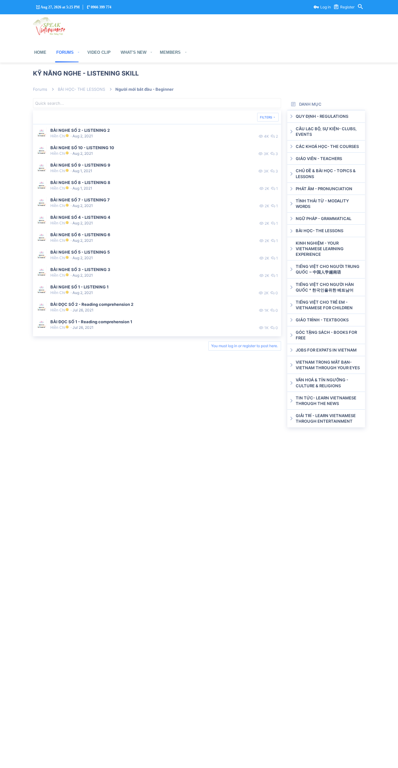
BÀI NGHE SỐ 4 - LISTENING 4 (80, 217)
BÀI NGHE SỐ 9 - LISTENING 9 (80, 165)
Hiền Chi (57, 136)
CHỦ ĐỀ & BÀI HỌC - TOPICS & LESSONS (326, 173)
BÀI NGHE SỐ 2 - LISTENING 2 (80, 130)
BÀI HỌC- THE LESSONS (319, 230)
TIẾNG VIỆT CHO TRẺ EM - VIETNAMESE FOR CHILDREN (324, 305)
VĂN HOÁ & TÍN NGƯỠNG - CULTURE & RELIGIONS (322, 382)
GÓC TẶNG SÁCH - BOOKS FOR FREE (326, 335)
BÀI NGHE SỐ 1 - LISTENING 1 (79, 286)
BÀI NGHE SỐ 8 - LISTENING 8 (80, 182)
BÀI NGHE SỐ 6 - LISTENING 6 (80, 234)
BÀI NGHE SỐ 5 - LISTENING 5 (80, 252)
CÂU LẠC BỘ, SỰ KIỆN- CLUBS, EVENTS (326, 131)
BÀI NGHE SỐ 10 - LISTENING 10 (82, 147)
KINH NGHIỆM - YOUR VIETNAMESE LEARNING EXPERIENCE (320, 249)
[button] (78, 52)
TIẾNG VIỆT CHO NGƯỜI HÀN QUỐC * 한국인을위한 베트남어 (325, 287)
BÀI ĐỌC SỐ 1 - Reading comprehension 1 (91, 321)
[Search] (360, 7)
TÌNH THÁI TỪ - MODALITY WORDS (322, 203)
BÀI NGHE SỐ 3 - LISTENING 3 (80, 269)
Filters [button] (266, 117)
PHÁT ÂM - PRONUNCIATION (324, 188)
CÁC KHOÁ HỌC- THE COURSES (327, 146)
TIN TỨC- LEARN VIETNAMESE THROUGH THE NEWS (326, 400)
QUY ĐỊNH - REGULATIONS (322, 116)
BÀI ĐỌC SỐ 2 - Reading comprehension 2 (91, 304)
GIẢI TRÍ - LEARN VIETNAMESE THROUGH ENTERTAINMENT (326, 418)
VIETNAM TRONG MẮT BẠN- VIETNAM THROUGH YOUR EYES (328, 365)
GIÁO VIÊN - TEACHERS (319, 158)
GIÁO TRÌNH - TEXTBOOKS (322, 319)
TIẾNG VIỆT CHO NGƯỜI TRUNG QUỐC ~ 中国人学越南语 (327, 269)
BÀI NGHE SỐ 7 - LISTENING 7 (80, 199)
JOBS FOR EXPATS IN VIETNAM (326, 349)
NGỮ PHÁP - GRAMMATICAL (323, 218)
